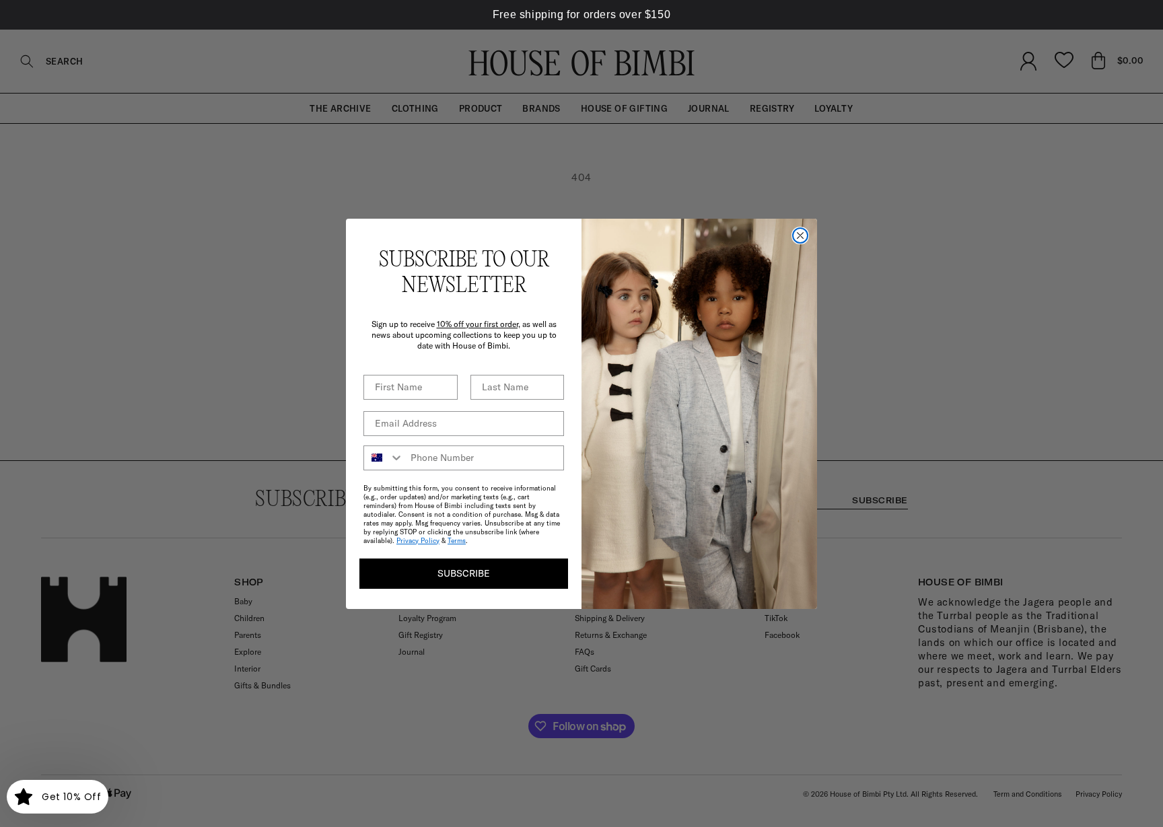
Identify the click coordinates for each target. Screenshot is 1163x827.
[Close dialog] (800, 235)
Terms (457, 540)
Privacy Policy (417, 540)
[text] (581, 15)
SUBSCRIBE (463, 573)
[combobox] (384, 458)
